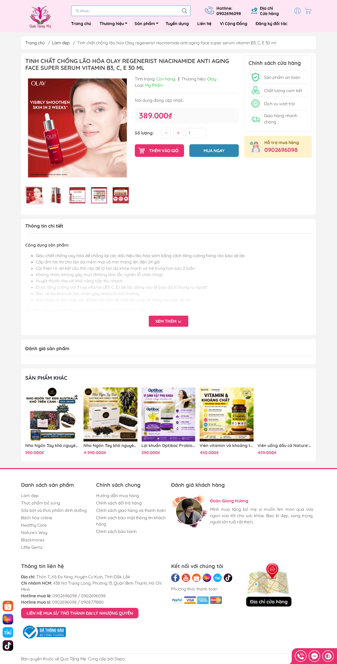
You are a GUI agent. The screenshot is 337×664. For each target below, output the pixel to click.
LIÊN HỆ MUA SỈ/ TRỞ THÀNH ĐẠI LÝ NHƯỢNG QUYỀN (80, 613)
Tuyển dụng (177, 23)
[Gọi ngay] (300, 656)
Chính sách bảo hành (116, 531)
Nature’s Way (34, 532)
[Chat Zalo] (328, 656)
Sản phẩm (145, 23)
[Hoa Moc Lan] (43, 17)
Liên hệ (204, 23)
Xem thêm (166, 321)
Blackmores (32, 539)
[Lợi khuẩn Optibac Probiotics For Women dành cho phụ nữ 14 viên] (168, 414)
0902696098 (281, 149)
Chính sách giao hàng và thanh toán (131, 510)
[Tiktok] (228, 578)
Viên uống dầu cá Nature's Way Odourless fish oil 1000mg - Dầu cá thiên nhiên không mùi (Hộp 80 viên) (284, 445)
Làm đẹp (61, 42)
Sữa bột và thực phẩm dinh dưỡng (54, 510)
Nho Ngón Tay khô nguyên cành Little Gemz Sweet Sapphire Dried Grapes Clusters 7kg (110, 445)
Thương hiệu (112, 23)
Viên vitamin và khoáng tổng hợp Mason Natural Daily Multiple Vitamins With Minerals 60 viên (227, 445)
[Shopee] (196, 578)
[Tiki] (217, 578)
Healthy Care (34, 525)
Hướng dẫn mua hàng (117, 495)
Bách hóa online (36, 517)
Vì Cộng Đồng (233, 23)
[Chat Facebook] (314, 656)
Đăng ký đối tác (271, 23)
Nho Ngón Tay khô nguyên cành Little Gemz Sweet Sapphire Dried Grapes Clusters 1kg (52, 445)
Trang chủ (81, 23)
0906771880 (92, 602)
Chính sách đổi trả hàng (119, 503)
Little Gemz (32, 547)
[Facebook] (175, 578)
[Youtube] (186, 578)
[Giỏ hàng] (309, 11)
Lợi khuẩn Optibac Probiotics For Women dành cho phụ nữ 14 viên (168, 445)
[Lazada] (207, 578)
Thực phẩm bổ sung (40, 503)
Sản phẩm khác (46, 377)
